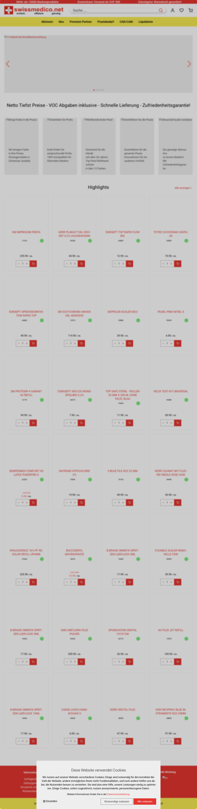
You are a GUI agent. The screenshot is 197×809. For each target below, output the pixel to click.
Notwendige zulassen (116, 801)
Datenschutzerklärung (118, 794)
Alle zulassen (144, 801)
